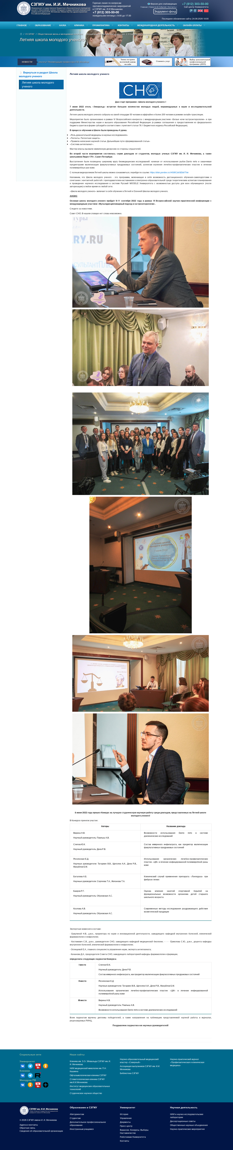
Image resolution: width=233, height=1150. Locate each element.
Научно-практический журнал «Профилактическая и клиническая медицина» (187, 1062)
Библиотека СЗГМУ (129, 1073)
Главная (144, 6)
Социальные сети (30, 1054)
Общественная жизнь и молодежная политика (60, 33)
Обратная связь (27, 1127)
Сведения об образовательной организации (41, 1130)
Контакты (172, 6)
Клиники (25, 1070)
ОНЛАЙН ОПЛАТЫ (192, 25)
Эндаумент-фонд (165, 11)
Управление (126, 1118)
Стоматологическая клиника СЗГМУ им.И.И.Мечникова (87, 1081)
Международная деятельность (156, 25)
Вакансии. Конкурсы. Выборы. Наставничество (134, 1131)
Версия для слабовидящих (163, 3)
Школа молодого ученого (176, 33)
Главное (22, 25)
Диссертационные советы (182, 1121)
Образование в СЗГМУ (83, 1107)
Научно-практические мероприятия (187, 1128)
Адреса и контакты (29, 1124)
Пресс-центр (126, 1125)
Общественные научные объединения (189, 1125)
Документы (125, 1121)
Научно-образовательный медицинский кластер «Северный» (139, 1061)
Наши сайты (77, 1054)
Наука (62, 25)
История (124, 1114)
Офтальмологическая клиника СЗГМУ (88, 1075)
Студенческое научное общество (144, 33)
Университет (27, 1061)
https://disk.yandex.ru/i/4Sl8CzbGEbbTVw (169, 172)
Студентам (75, 1118)
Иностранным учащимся (82, 1128)
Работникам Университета (133, 1136)
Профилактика (101, 25)
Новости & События (157, 6)
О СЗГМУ (29, 33)
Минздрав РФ (28, 1080)
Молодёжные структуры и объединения (105, 33)
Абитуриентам (77, 1114)
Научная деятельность (184, 1107)
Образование (43, 25)
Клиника (79, 25)
